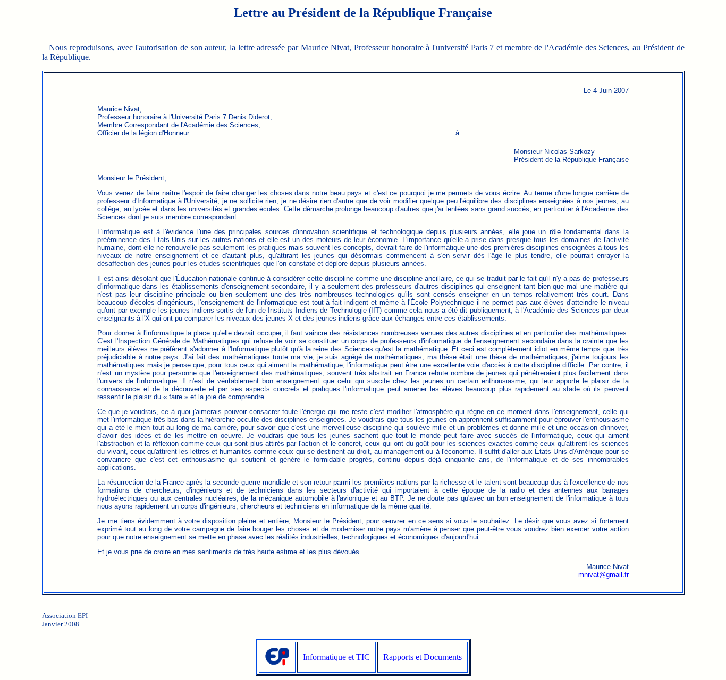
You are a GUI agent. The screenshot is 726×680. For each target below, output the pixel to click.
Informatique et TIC (336, 656)
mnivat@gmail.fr (603, 575)
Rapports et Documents (422, 656)
